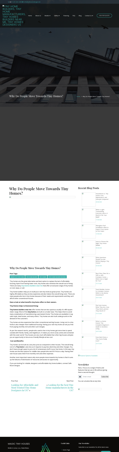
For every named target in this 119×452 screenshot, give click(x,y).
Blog (80, 16)
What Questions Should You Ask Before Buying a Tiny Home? (102, 260)
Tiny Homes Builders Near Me (57, 277)
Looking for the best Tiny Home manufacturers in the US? (59, 387)
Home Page (66, 450)
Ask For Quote (104, 15)
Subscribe (105, 377)
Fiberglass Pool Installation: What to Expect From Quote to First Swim (102, 228)
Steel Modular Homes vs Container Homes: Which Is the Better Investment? (103, 292)
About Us (38, 16)
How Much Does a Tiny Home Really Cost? (101, 339)
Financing (66, 16)
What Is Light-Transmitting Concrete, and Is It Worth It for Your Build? (102, 213)
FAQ (74, 16)
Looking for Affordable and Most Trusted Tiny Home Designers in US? (24, 387)
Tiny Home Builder (31, 277)
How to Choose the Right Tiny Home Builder (102, 243)
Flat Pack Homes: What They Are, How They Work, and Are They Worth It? (102, 308)
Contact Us (88, 16)
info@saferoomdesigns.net (32, 2)
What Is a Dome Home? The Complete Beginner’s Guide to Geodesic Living (102, 325)
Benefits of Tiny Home (17, 277)
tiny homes (43, 277)
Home (30, 16)
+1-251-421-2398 (16, 2)
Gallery (56, 16)
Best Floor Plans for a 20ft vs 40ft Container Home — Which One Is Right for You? (103, 277)
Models (47, 16)
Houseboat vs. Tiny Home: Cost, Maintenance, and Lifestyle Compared (102, 196)
